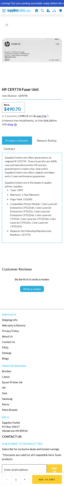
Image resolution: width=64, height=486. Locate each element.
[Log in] (48, 10)
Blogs (5, 358)
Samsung (7, 398)
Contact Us (8, 341)
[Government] (36, 10)
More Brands (9, 409)
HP (4, 387)
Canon (6, 376)
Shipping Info (10, 319)
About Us (7, 336)
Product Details (17, 140)
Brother (6, 371)
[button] (4, 10)
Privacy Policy (10, 330)
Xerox (5, 404)
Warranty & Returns (14, 325)
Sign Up (54, 469)
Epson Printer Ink (12, 382)
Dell (4, 393)
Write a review (32, 289)
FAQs (5, 347)
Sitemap (6, 353)
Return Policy (47, 140)
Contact (9, 148)
